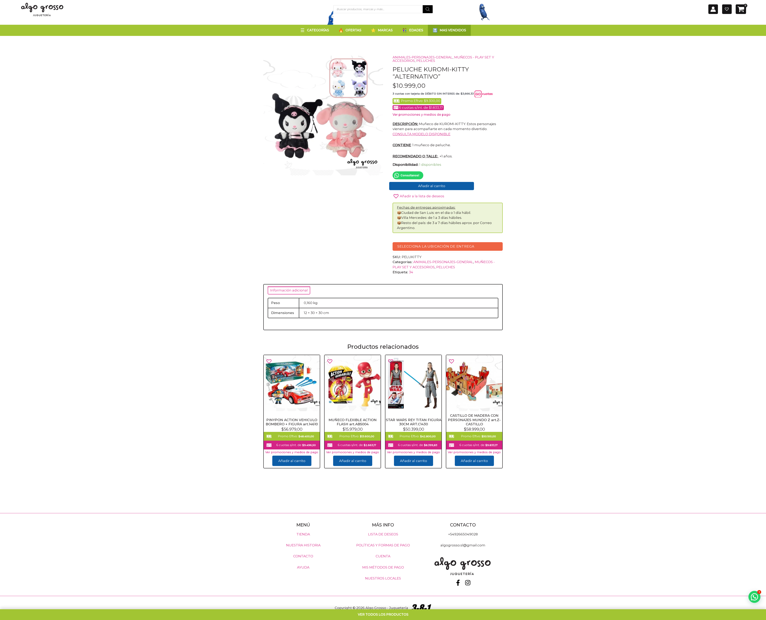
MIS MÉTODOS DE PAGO (383, 567)
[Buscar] (428, 9)
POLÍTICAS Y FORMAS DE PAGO (383, 545)
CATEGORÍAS (318, 30)
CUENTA (383, 556)
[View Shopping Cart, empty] (741, 9)
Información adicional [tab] (289, 290)
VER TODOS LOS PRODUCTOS (383, 614)
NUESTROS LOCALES (383, 578)
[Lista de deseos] (727, 9)
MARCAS (385, 30)
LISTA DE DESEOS (383, 534)
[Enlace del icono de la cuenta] (713, 9)
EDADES (416, 30)
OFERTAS (353, 30)
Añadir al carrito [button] (291, 461)
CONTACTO (303, 556)
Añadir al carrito (431, 186)
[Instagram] (468, 583)
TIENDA (303, 534)
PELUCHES (425, 61)
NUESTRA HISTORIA (303, 545)
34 (411, 272)
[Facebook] (458, 583)
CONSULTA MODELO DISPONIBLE (421, 134)
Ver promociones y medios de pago (421, 114)
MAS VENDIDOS (453, 30)
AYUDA (303, 567)
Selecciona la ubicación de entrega (435, 246)
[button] (418, 195)
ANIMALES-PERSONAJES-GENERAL (423, 57)
